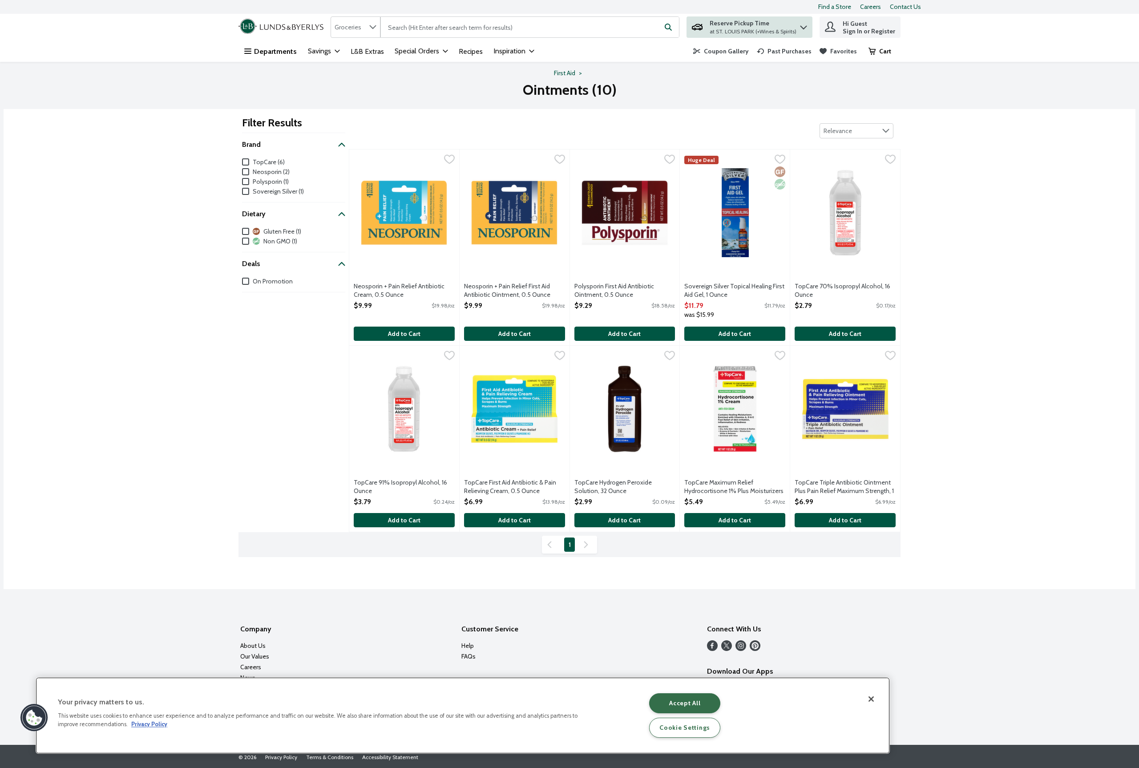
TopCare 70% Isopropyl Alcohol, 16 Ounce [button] (842, 290)
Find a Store (834, 7)
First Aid (564, 73)
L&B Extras (367, 51)
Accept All (684, 703)
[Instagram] (740, 648)
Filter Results (272, 122)
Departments (275, 51)
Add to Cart (404, 334)
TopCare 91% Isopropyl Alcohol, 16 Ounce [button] (400, 486)
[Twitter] (726, 648)
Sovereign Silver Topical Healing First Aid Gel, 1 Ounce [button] (734, 290)
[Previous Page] (551, 545)
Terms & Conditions (329, 757)
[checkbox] (449, 160)
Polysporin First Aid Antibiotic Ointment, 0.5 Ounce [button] (614, 290)
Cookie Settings (684, 728)
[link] (721, 51)
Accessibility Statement (390, 757)
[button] (803, 25)
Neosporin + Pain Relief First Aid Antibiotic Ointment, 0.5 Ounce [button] (507, 290)
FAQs (468, 656)
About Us (253, 646)
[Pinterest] (755, 648)
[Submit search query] (668, 27)
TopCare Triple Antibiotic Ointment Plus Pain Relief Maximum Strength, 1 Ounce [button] (844, 487)
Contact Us (905, 7)
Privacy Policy (281, 757)
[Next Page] (588, 545)
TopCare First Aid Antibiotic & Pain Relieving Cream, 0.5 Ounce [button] (510, 486)
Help (467, 646)
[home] (282, 27)
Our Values (254, 656)
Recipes (471, 51)
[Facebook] (712, 648)
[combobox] (355, 27)
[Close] (871, 699)
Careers (870, 7)
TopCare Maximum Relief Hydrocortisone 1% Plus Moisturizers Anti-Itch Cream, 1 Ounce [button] (734, 487)
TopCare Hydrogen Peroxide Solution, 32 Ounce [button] (613, 486)
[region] (463, 715)
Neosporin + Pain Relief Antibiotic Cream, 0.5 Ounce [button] (399, 290)
